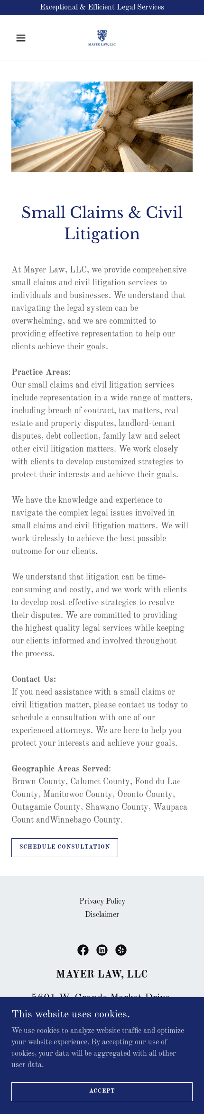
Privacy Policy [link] (102, 902)
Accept (102, 1091)
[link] (102, 38)
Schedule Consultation (64, 847)
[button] (24, 37)
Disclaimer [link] (102, 915)
